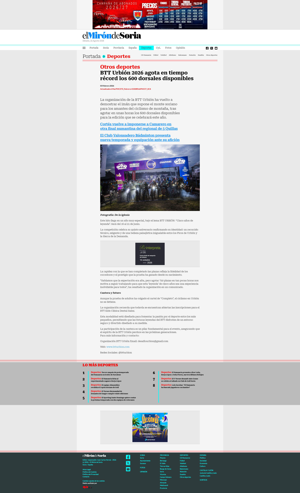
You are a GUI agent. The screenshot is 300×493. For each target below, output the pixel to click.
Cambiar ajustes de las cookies (94, 481)
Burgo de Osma (165, 469)
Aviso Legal (87, 469)
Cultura (202, 466)
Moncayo (163, 480)
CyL (158, 47)
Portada (94, 47)
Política (202, 458)
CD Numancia (146, 55)
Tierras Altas (164, 466)
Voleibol (164, 55)
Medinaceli (164, 485)
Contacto (86, 477)
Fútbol (155, 55)
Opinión (180, 47)
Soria (106, 47)
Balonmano (182, 55)
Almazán (163, 483)
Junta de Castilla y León (208, 473)
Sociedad (203, 461)
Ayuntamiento (145, 461)
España (133, 47)
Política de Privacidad (91, 474)
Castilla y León (206, 470)
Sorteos (203, 480)
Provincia (118, 47)
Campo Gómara (165, 477)
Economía (203, 463)
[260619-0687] (150, 253)
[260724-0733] (150, 14)
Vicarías (163, 474)
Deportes (146, 47)
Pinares (162, 458)
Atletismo (172, 55)
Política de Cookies (90, 472)
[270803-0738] (150, 427)
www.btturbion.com (118, 346)
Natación (192, 55)
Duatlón (201, 55)
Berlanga (163, 461)
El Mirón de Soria (112, 36)
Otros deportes (211, 55)
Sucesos (143, 463)
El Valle (162, 463)
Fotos (168, 47)
